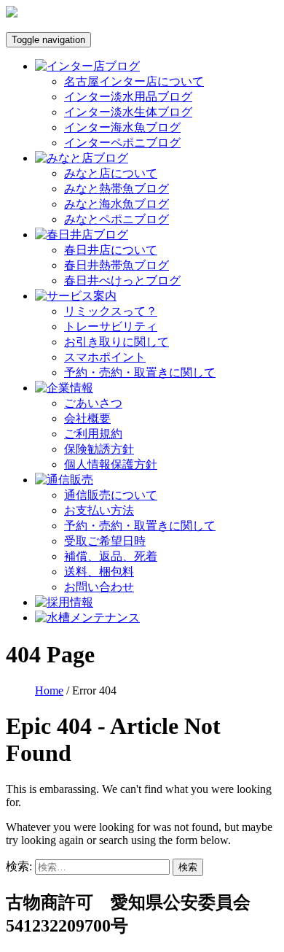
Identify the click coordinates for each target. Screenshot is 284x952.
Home (49, 690)
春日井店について (110, 250)
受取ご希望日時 (105, 541)
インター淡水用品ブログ (128, 96)
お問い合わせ (99, 587)
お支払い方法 (99, 510)
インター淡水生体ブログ (128, 112)
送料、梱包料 (99, 571)
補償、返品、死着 (110, 556)
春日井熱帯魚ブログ (116, 265)
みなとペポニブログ (116, 219)
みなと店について (110, 173)
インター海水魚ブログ (122, 127)
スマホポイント (105, 357)
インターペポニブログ (122, 142)
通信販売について (110, 495)
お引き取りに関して (116, 342)
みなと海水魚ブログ (116, 204)
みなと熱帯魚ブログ (116, 188)
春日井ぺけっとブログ (122, 280)
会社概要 (87, 418)
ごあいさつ (93, 403)
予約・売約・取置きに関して (140, 372)
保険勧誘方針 (99, 449)
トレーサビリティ (110, 326)
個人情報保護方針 (110, 464)
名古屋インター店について (134, 81)
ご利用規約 (93, 433)
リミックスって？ (110, 311)
